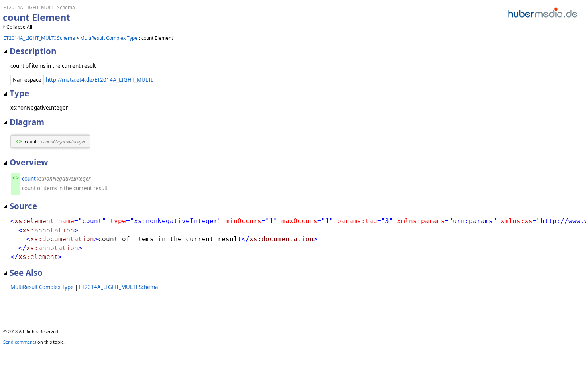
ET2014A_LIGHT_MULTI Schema (39, 38)
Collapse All (19, 27)
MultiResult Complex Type (109, 38)
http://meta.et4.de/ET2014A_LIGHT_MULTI (99, 79)
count (29, 178)
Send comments (19, 342)
